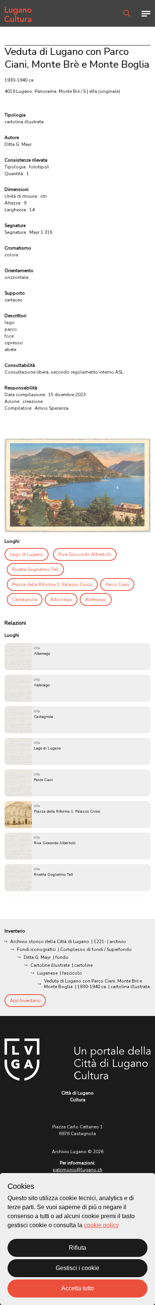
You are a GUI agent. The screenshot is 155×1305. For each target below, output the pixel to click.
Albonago (61, 599)
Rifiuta (77, 1247)
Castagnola (24, 599)
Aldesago (95, 599)
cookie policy (101, 1225)
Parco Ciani (117, 584)
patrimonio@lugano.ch (77, 1170)
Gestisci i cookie (77, 1268)
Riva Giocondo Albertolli (84, 554)
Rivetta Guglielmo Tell (35, 569)
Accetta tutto (77, 1288)
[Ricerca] (126, 13)
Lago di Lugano (26, 554)
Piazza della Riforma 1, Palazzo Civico (52, 584)
